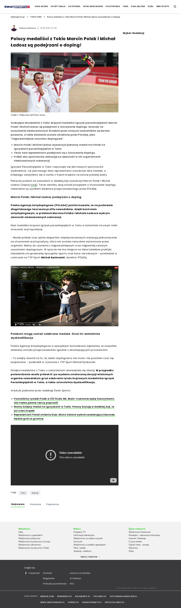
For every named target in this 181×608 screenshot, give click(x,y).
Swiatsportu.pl (18, 17)
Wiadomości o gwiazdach (30, 535)
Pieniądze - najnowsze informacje (144, 535)
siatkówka (74, 6)
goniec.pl (73, 602)
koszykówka (113, 6)
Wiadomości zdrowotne (29, 544)
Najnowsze (18, 504)
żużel (151, 6)
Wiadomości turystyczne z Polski (33, 548)
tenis (125, 6)
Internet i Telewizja (137, 538)
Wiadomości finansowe (140, 532)
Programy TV (80, 532)
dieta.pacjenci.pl (115, 602)
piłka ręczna (138, 6)
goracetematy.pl (92, 602)
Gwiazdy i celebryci (82, 551)
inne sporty (162, 6)
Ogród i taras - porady (139, 544)
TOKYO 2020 (35, 17)
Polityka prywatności (55, 583)
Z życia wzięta (135, 541)
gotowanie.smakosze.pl (123, 596)
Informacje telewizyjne (84, 535)
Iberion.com (47, 596)
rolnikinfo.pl (82, 596)
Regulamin (49, 578)
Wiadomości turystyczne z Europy (34, 541)
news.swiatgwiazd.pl (52, 602)
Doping (35, 493)
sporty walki (58, 6)
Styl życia (78, 541)
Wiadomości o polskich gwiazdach (90, 544)
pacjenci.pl (100, 596)
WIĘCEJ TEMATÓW (89, 557)
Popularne (52, 504)
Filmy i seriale (80, 548)
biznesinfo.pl (64, 596)
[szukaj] (175, 6)
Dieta (131, 551)
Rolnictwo (133, 548)
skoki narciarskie (93, 6)
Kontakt (47, 573)
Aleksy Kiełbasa (27, 28)
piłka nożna (41, 6)
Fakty (20, 532)
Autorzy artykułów (80, 573)
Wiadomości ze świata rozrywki (88, 538)
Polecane (35, 504)
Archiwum (75, 578)
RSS (72, 583)
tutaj (33, 184)
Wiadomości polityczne (29, 538)
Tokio (23, 493)
